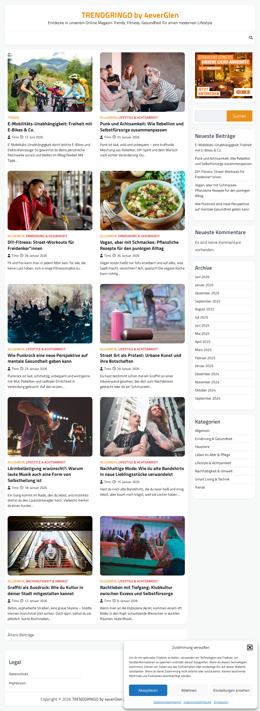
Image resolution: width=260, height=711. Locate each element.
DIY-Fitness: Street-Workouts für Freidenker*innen (41, 245)
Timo (15, 137)
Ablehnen (189, 690)
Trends (13, 117)
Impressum (221, 702)
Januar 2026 (204, 285)
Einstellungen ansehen (231, 690)
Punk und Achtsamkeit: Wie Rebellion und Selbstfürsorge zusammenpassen (142, 126)
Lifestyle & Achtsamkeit (138, 117)
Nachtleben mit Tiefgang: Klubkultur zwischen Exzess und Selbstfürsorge (136, 590)
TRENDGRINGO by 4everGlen (130, 15)
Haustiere (202, 446)
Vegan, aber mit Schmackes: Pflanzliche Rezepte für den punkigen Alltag (139, 245)
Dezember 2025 (207, 293)
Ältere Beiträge (21, 635)
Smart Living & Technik (212, 479)
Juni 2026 (202, 276)
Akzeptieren (148, 690)
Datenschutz (18, 673)
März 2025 (203, 349)
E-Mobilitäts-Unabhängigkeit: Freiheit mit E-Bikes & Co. (50, 126)
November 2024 (207, 382)
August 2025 (204, 309)
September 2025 (207, 301)
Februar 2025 (205, 357)
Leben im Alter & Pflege (212, 454)
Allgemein (108, 117)
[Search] (251, 38)
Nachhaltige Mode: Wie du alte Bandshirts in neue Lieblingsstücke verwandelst (142, 471)
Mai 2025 (202, 333)
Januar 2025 (204, 365)
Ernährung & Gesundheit (46, 236)
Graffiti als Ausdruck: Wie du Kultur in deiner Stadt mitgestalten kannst (45, 590)
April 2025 (202, 341)
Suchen (239, 116)
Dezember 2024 (207, 373)
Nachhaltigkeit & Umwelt (47, 581)
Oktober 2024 (205, 390)
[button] (249, 647)
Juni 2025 (202, 325)
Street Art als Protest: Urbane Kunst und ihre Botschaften (140, 358)
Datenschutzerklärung (167, 702)
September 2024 (207, 398)
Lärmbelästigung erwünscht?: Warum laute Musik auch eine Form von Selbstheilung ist (45, 474)
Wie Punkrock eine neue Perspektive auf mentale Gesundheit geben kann (48, 358)
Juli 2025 (201, 317)
